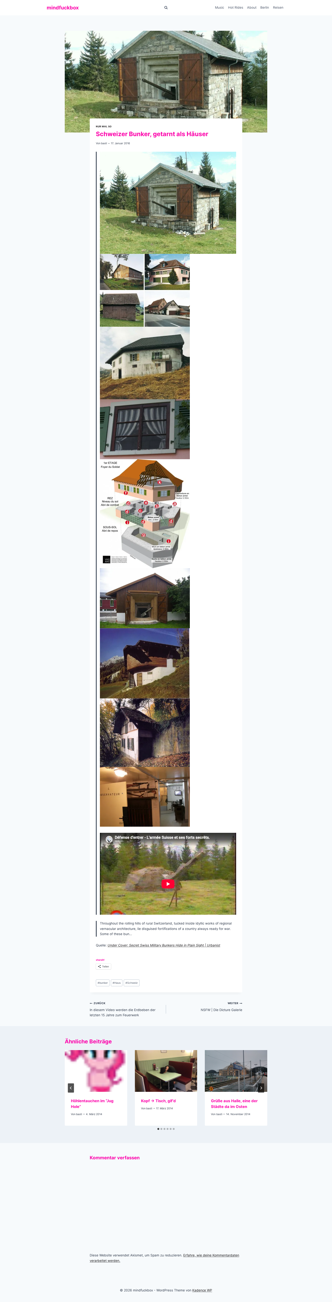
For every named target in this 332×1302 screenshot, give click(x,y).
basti (104, 143)
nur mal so (104, 126)
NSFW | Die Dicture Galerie (221, 1007)
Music (219, 7)
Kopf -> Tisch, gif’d (158, 1101)
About (251, 7)
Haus (117, 982)
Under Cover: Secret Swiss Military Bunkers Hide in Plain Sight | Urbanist (164, 945)
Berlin (264, 7)
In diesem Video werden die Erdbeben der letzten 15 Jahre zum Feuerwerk (122, 1009)
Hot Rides (235, 7)
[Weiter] (261, 1088)
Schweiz (131, 982)
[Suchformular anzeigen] (166, 7)
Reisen (278, 7)
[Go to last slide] (71, 1088)
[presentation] (96, 1071)
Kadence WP (202, 1290)
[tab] (158, 1129)
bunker (103, 982)
